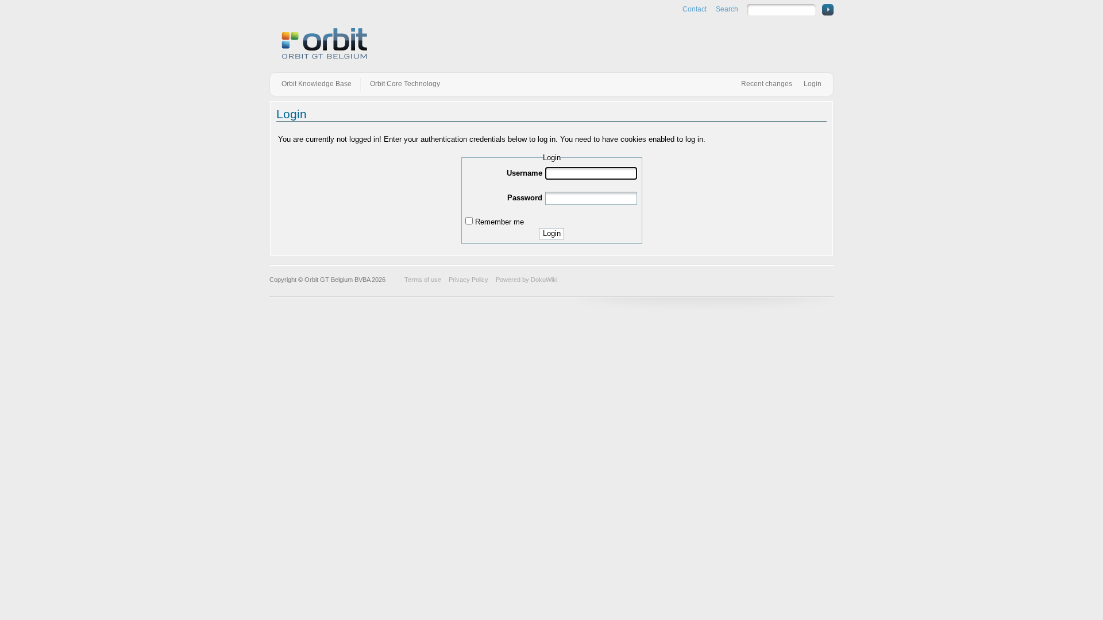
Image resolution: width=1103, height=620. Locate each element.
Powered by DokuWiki (526, 279)
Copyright (282, 279)
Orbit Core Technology (405, 84)
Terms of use (422, 279)
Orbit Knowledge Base (316, 84)
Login (813, 84)
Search (727, 9)
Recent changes (766, 84)
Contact (694, 9)
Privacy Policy (468, 279)
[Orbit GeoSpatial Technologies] (324, 44)
